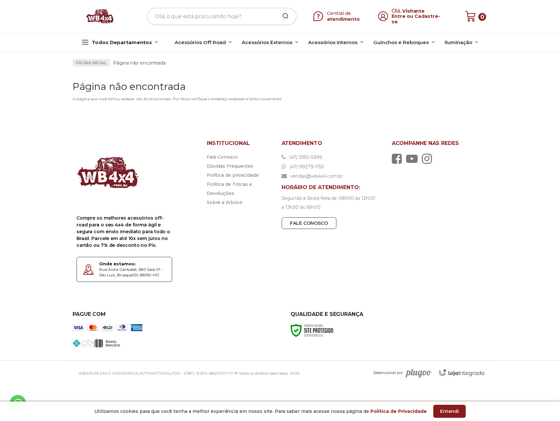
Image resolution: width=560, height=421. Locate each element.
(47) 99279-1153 (306, 167)
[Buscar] (283, 16)
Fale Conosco (222, 157)
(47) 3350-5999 (305, 157)
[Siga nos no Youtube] (413, 158)
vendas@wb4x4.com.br (316, 176)
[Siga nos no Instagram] (428, 158)
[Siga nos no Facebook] (398, 158)
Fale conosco (309, 223)
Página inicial (91, 62)
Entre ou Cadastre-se (415, 19)
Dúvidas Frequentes (230, 166)
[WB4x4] (100, 16)
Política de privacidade (233, 175)
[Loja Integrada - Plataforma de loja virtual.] (461, 372)
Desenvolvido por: (388, 372)
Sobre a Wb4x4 (224, 202)
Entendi (449, 411)
